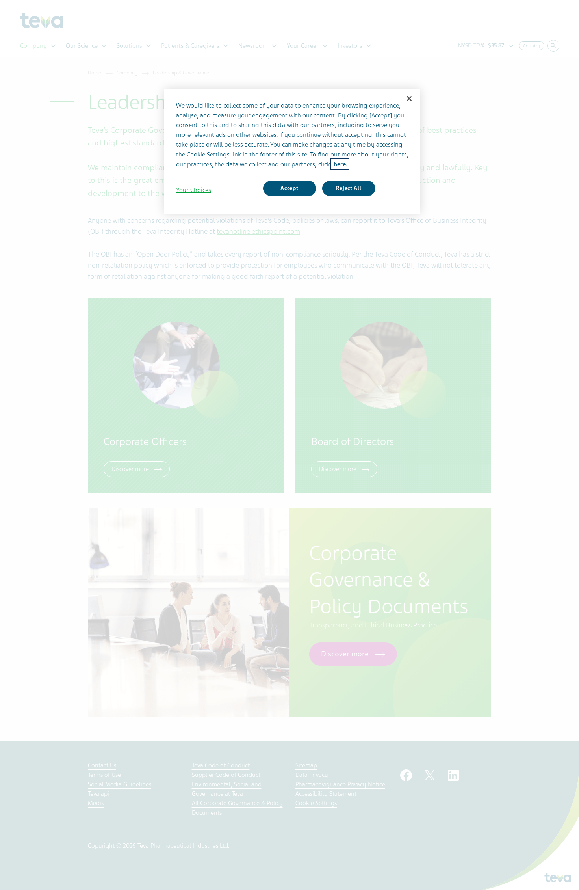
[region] (292, 151)
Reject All (349, 188)
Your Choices (193, 190)
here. (339, 164)
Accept (289, 188)
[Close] (409, 98)
